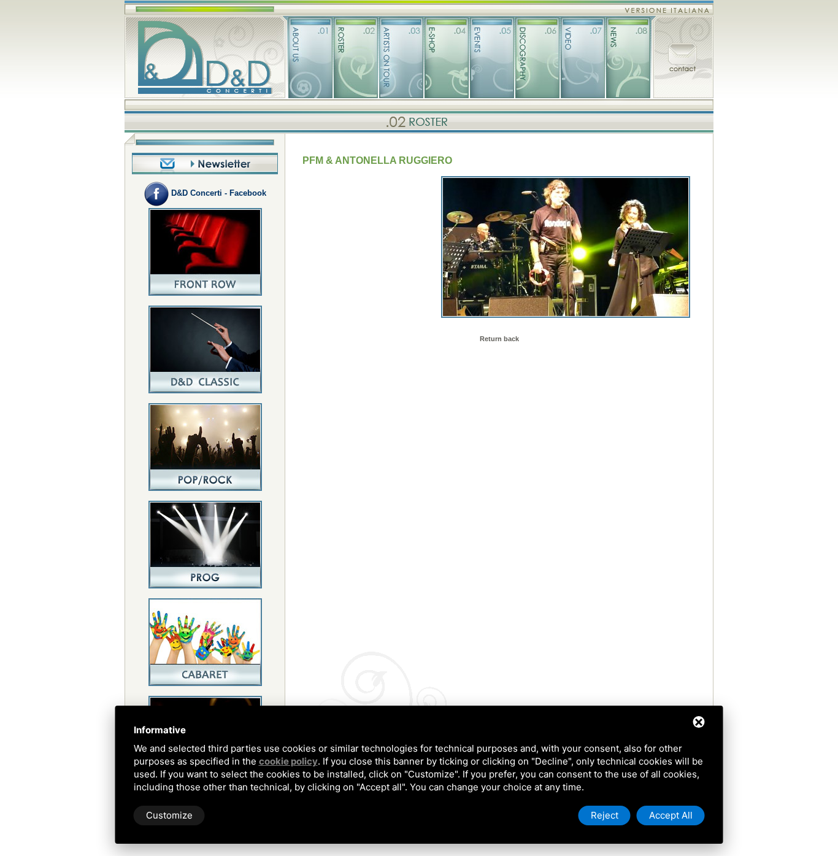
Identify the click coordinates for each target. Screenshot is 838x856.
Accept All (671, 815)
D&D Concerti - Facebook (217, 193)
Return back (499, 338)
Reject (604, 815)
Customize (169, 815)
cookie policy (288, 761)
